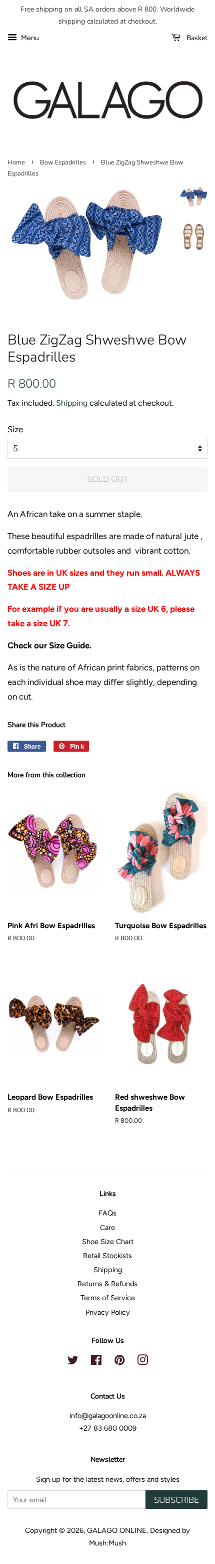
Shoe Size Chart (108, 1241)
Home (16, 162)
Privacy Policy (108, 1312)
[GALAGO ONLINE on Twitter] (73, 1361)
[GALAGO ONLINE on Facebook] (96, 1361)
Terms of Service (107, 1297)
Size (15, 429)
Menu (29, 38)
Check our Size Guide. (50, 645)
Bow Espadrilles (63, 162)
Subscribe (176, 1500)
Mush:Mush (107, 1542)
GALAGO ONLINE (116, 1530)
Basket (196, 38)
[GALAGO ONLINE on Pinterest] (119, 1361)
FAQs (107, 1213)
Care (107, 1227)
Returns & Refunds (108, 1283)
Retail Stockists (107, 1255)
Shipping (72, 403)
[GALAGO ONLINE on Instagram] (142, 1361)
